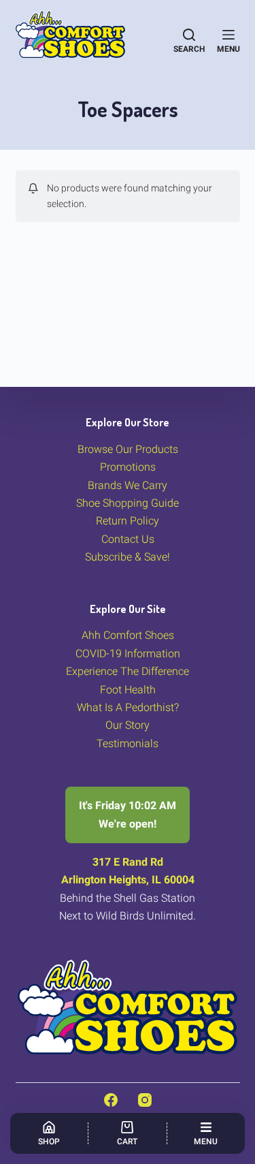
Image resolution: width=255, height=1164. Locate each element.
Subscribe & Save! (127, 556)
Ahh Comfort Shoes (128, 635)
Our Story (127, 725)
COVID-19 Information (127, 653)
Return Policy (127, 520)
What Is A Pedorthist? (128, 707)
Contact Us (127, 539)
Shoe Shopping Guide (127, 503)
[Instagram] (145, 1100)
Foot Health (128, 689)
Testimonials (127, 743)
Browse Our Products (128, 449)
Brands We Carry (127, 485)
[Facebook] (111, 1100)
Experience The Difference (127, 671)
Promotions (128, 466)
